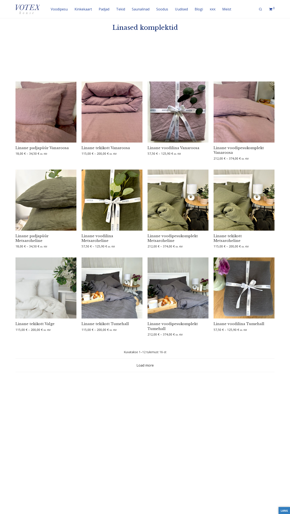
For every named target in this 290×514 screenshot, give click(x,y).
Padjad (104, 9)
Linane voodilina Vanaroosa (173, 148)
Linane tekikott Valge (35, 324)
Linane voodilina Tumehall (239, 324)
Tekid (120, 9)
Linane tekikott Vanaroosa (106, 148)
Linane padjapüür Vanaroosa (42, 148)
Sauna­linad (140, 9)
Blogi (199, 9)
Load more (145, 365)
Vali (16, 154)
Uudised (181, 9)
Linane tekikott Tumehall (105, 324)
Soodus (162, 9)
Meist (226, 9)
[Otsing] (260, 9)
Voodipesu (59, 9)
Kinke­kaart (83, 9)
